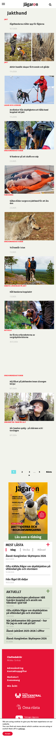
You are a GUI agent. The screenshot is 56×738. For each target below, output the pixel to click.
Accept (7, 734)
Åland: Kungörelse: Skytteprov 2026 (26, 556)
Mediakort (13, 677)
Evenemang (13, 680)
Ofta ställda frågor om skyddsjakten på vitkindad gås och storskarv (28, 568)
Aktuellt (13, 592)
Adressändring (15, 668)
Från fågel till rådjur (17, 579)
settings (21, 729)
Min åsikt (12, 686)
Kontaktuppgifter (17, 671)
